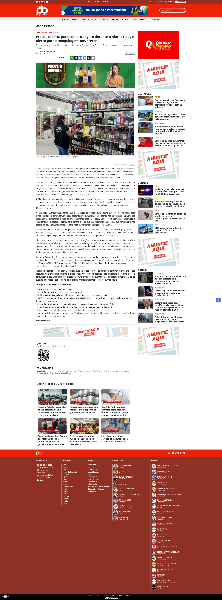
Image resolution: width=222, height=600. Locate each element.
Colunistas (155, 19)
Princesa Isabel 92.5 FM (167, 563)
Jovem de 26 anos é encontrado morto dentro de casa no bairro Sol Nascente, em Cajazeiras (170, 143)
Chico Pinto (124, 471)
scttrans (159, 111)
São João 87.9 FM (164, 581)
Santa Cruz (92, 482)
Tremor (158, 198)
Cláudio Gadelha (126, 477)
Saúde (65, 499)
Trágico (158, 186)
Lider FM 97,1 (162, 529)
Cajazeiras (92, 467)
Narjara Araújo (126, 511)
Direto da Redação (70, 472)
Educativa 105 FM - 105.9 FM (168, 506)
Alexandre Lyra (125, 465)
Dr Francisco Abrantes (129, 494)
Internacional (68, 486)
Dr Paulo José (125, 500)
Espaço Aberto (125, 506)
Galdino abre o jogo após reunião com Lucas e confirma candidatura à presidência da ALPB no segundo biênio (169, 306)
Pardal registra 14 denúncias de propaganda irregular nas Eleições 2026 (170, 293)
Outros (134, 19)
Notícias (65, 19)
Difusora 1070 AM (164, 500)
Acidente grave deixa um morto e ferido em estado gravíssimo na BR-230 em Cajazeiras (170, 191)
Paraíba (114, 19)
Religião (66, 496)
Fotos (90, 2)
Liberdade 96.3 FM (164, 523)
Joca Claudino (93, 472)
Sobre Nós (41, 473)
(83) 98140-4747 (46, 467)
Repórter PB (162, 575)
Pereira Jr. (159, 273)
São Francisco (93, 484)
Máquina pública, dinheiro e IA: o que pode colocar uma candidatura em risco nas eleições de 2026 (170, 280)
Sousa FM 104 (162, 586)
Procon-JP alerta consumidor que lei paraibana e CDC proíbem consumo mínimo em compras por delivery (52, 411)
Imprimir (131, 53)
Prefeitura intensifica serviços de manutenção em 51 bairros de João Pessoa (114, 439)
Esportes (103, 19)
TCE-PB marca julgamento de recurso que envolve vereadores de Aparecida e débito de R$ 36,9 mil (170, 130)
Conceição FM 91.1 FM (165, 488)
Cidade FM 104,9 (163, 483)
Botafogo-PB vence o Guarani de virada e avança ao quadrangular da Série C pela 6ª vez (170, 217)
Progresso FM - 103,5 (165, 569)
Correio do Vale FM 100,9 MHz (169, 494)
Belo (157, 210)
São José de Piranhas (96, 489)
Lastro (90, 474)
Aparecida (92, 465)
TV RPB (97, 2)
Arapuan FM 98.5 (163, 471)
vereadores (160, 123)
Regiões (143, 19)
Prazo (157, 97)
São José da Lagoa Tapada (98, 486)
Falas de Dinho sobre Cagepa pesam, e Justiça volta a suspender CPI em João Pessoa (170, 319)
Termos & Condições (45, 475)
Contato (40, 480)
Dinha (121, 483)
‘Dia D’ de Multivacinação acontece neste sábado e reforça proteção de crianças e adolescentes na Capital (115, 411)
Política (124, 19)
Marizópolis (92, 477)
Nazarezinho (93, 479)
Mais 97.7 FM (162, 535)
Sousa (65, 503)
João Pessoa (45, 26)
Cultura (66, 469)
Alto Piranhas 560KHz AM (167, 465)
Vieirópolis (92, 491)
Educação (66, 474)
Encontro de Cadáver (164, 138)
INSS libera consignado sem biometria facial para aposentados (168, 230)
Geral (94, 19)
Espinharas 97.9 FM (165, 511)
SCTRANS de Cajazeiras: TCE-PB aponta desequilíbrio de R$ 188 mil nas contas (170, 117)
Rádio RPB (105, 2)
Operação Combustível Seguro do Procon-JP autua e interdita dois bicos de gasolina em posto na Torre (52, 440)
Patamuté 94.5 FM (164, 558)
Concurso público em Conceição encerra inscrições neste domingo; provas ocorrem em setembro (170, 104)
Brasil (65, 465)
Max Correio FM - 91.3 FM (167, 546)
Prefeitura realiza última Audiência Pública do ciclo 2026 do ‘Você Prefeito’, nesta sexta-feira (84, 440)
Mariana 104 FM (163, 540)
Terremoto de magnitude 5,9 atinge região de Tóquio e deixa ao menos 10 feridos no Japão (170, 204)
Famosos (66, 482)
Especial (66, 477)
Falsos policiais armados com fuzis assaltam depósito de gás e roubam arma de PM (84, 410)
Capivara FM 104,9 (164, 477)
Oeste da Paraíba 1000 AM (168, 552)
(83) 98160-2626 (45, 465)
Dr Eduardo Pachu (126, 488)
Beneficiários (160, 225)
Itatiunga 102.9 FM (164, 517)
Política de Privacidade (46, 477)
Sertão (85, 19)
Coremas (66, 467)
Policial (75, 19)
